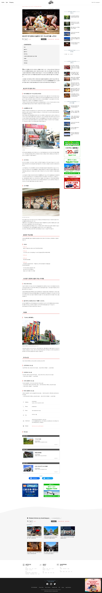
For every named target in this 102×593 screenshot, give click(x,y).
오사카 (35, 568)
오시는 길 (25, 60)
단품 (68, 568)
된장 (63, 571)
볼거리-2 (25, 51)
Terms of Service (47, 587)
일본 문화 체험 (57, 39)
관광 (43, 572)
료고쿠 (30, 39)
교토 (32, 568)
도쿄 (29, 6)
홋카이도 (27, 568)
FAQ (59, 587)
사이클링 (66, 54)
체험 (46, 572)
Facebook (35, 478)
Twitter (48, 478)
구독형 (61, 568)
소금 (68, 571)
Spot (7, 2)
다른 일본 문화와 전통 (51, 39)
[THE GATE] (51, 2)
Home (23, 6)
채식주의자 (64, 568)
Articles (26, 6)
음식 (53, 572)
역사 (25, 47)
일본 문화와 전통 (28, 572)
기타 (71, 571)
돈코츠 (61, 571)
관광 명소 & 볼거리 (34, 572)
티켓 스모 (25, 246)
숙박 (51, 572)
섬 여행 (71, 54)
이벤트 (25, 58)
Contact (63, 587)
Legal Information (68, 587)
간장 (66, 571)
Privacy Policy (41, 587)
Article (3, 2)
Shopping (11, 2)
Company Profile (54, 587)
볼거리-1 (25, 49)
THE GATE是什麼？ (34, 587)
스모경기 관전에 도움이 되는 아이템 (30, 56)
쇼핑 (48, 572)
